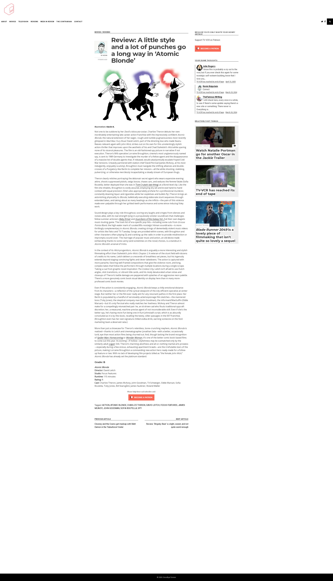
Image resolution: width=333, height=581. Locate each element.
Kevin (105, 55)
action (106, 405)
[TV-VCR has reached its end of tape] (215, 174)
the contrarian (64, 22)
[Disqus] (141, 466)
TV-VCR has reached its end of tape (210, 81)
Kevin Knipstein (210, 86)
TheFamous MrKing (212, 97)
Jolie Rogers (209, 66)
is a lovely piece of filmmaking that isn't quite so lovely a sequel (215, 235)
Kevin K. (110, 127)
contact (78, 22)
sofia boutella (128, 408)
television (23, 22)
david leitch (153, 405)
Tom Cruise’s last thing (147, 184)
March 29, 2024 (231, 92)
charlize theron (136, 405)
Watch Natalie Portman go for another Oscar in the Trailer (215, 154)
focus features (169, 405)
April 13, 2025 (231, 81)
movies (12, 22)
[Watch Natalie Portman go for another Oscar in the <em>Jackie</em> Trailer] (215, 135)
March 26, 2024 (231, 112)
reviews (34, 22)
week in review (47, 22)
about (4, 22)
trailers (206, 146)
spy (140, 408)
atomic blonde (118, 405)
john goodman (111, 408)
